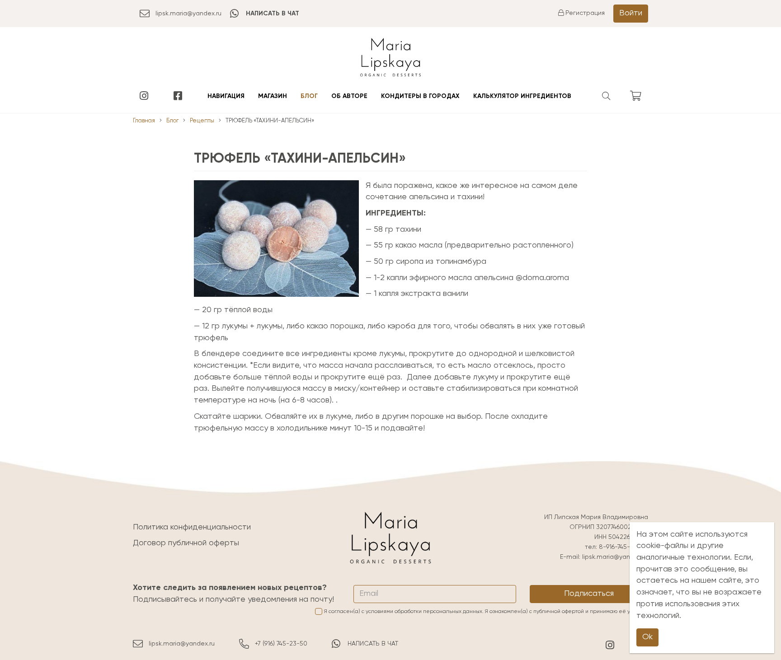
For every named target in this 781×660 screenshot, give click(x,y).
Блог (309, 96)
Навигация (226, 96)
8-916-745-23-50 (623, 547)
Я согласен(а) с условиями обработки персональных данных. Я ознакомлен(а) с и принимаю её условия (486, 611)
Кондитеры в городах (420, 96)
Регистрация (584, 13)
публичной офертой (558, 611)
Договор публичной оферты (186, 543)
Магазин (272, 96)
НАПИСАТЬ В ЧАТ (373, 644)
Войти (630, 13)
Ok (647, 637)
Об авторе (349, 96)
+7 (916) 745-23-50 (281, 644)
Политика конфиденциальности (192, 527)
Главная (144, 121)
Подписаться (589, 594)
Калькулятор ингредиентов (522, 96)
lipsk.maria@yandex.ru (188, 13)
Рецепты (202, 121)
